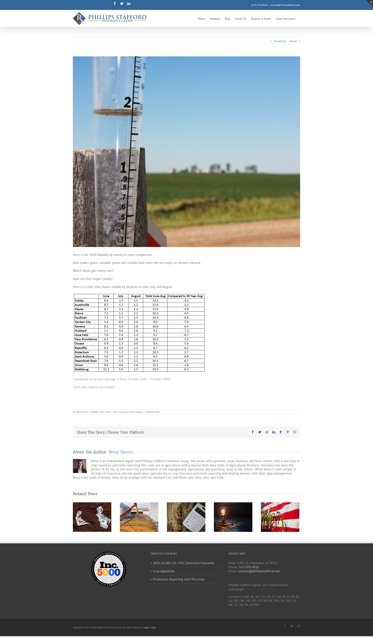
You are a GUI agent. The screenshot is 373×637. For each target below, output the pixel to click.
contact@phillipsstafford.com (259, 571)
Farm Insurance (120, 411)
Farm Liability (136, 411)
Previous (280, 41)
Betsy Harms (82, 411)
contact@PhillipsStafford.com (285, 4)
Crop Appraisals (164, 571)
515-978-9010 (249, 567)
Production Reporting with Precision (179, 579)
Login (153, 627)
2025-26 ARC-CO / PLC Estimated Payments (183, 563)
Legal (147, 627)
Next (293, 41)
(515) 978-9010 (259, 4)
